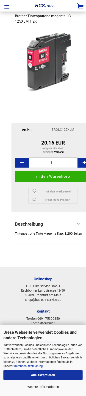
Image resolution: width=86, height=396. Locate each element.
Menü (7, 7)
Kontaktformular (43, 323)
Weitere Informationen (43, 387)
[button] (22, 162)
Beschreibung (29, 224)
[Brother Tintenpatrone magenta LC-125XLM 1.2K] (49, 62)
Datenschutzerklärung (28, 366)
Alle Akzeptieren (43, 375)
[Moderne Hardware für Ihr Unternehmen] (43, 6)
